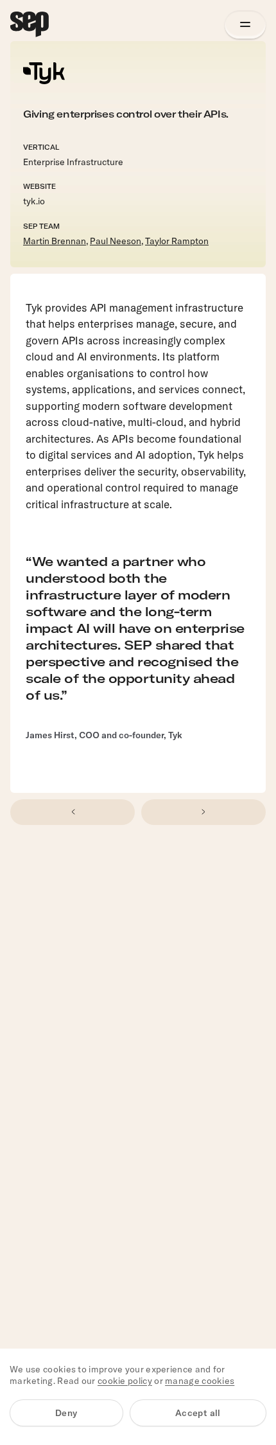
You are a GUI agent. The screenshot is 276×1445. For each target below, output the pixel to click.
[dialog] (138, 1397)
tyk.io (34, 201)
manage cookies (199, 1381)
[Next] (203, 812)
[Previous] (72, 812)
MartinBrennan (54, 241)
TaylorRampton (177, 241)
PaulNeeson (115, 241)
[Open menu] (245, 24)
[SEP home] (29, 24)
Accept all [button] (198, 1413)
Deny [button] (66, 1413)
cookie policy (125, 1381)
